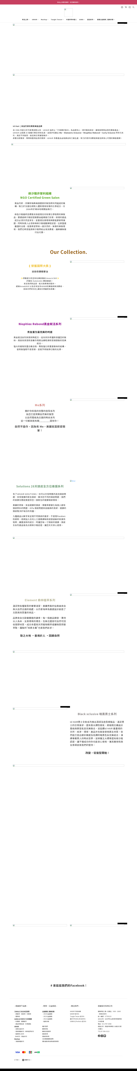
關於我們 (45, 1026)
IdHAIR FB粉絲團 (75, 1011)
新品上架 (25, 19)
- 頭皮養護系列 (19, 1031)
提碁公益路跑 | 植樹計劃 (105, 19)
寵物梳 (18, 1016)
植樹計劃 (46, 1021)
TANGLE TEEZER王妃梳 (21, 1011)
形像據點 (28, 1024)
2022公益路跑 (47, 1019)
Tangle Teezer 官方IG (77, 1016)
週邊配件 (24, 1021)
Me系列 (17, 1036)
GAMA (81, 19)
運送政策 (45, 1034)
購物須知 (45, 1029)
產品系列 (90, 19)
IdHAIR (34, 19)
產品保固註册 (20, 1024)
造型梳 (23, 1014)
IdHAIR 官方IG (74, 1014)
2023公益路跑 (47, 1016)
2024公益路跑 (47, 1014)
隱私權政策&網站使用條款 (50, 1041)
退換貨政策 (45, 1036)
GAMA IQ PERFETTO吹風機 (23, 1019)
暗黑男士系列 (20, 1034)
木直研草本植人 (71, 19)
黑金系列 (24, 1036)
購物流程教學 (46, 1031)
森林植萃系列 (29, 1031)
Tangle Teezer (56, 19)
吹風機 (18, 1021)
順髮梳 (18, 1014)
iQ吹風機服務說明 (47, 1039)
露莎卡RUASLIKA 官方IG (77, 1019)
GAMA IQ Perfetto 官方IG (78, 1021)
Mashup (44, 19)
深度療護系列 (20, 1041)
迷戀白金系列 (20, 1029)
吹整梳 (29, 1014)
